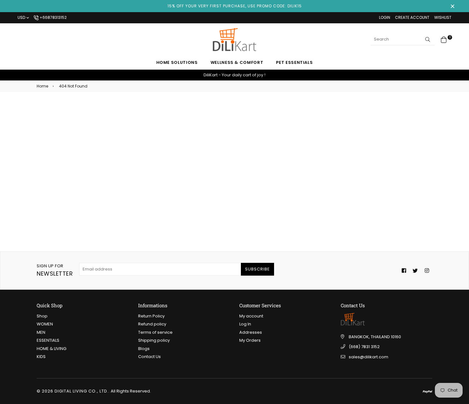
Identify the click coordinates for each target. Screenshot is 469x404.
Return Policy (151, 316)
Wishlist (442, 17)
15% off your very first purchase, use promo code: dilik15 (235, 6)
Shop (42, 316)
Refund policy (152, 324)
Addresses (250, 332)
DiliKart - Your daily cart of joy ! (234, 75)
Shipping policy (154, 340)
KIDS (41, 357)
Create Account (412, 17)
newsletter (55, 270)
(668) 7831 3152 (364, 347)
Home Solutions (177, 62)
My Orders (250, 340)
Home (42, 86)
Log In (245, 324)
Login (384, 17)
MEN (41, 332)
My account (251, 316)
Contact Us (149, 357)
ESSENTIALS (48, 340)
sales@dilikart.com (368, 357)
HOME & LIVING (51, 349)
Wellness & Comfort (237, 62)
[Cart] (444, 39)
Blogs (144, 349)
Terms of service (155, 332)
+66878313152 (53, 17)
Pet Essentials (294, 62)
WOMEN (45, 324)
